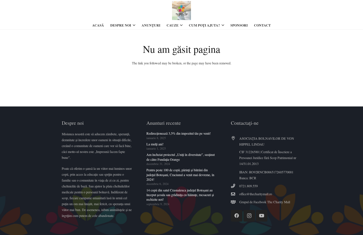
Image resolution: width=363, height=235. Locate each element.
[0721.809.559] (235, 186)
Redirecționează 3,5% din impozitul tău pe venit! (178, 133)
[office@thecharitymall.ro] (235, 194)
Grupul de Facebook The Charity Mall (264, 202)
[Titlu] (181, 10)
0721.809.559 (248, 186)
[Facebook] (236, 216)
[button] (133, 25)
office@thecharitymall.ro (255, 194)
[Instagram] (249, 216)
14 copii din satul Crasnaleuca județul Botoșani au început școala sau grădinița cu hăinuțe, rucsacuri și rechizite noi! (180, 195)
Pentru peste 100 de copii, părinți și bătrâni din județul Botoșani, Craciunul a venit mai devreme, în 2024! (180, 175)
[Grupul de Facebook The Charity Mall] (235, 202)
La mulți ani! (154, 144)
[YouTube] (261, 216)
